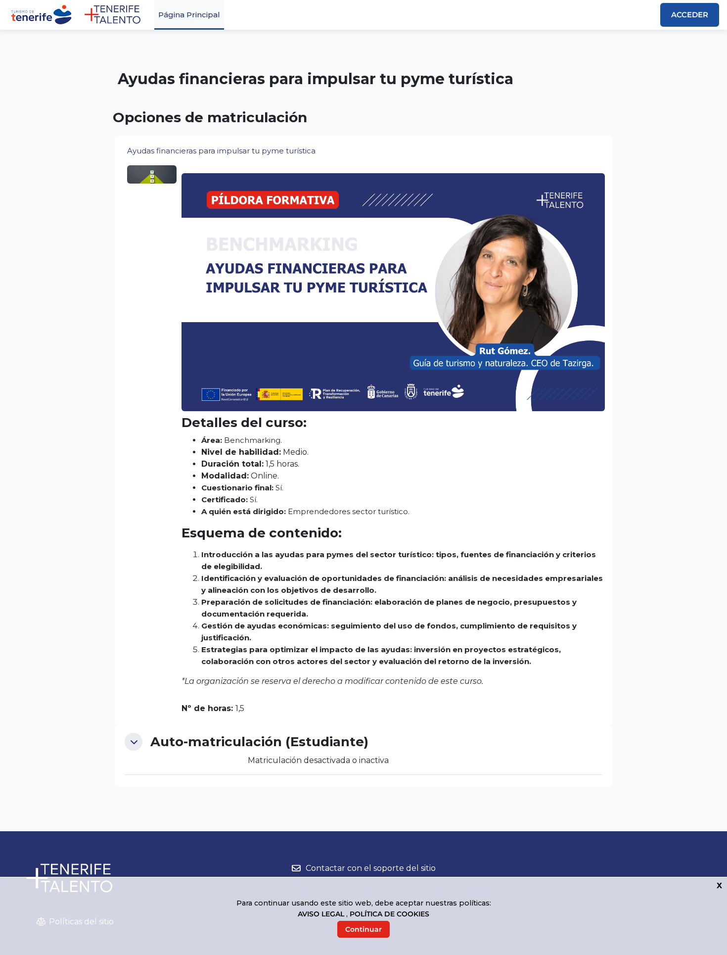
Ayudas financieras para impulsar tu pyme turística (221, 150)
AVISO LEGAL (322, 913)
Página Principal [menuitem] (189, 14)
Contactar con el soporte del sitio (371, 868)
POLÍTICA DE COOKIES (389, 913)
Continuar (363, 929)
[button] (133, 742)
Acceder (689, 14)
